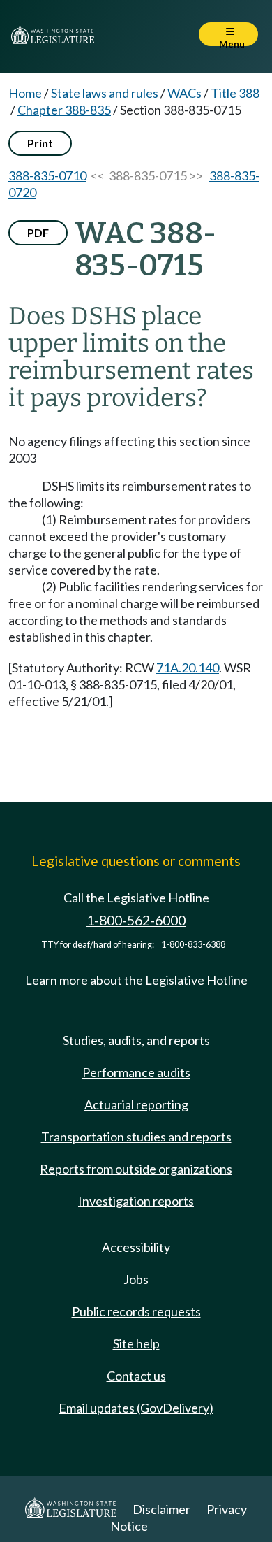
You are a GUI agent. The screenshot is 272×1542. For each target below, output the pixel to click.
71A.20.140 (187, 667)
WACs (184, 93)
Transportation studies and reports (136, 1136)
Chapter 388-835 (64, 109)
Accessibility (136, 1247)
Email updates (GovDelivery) (136, 1407)
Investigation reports (136, 1201)
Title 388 (235, 93)
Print (40, 143)
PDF (38, 232)
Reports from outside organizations (136, 1168)
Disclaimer (161, 1509)
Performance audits (136, 1072)
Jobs (136, 1279)
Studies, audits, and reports (136, 1040)
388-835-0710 (47, 175)
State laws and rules (104, 93)
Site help (136, 1343)
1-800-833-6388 (193, 944)
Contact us (136, 1375)
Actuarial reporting (136, 1104)
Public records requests (136, 1311)
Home (25, 93)
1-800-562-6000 (136, 920)
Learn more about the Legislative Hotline (136, 980)
